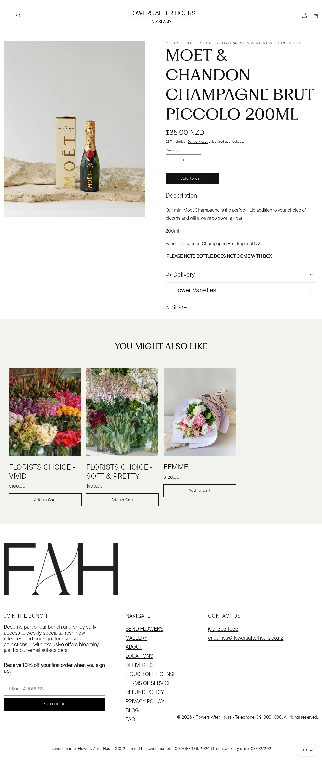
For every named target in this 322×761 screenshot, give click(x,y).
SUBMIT (161, 452)
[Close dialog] (231, 298)
